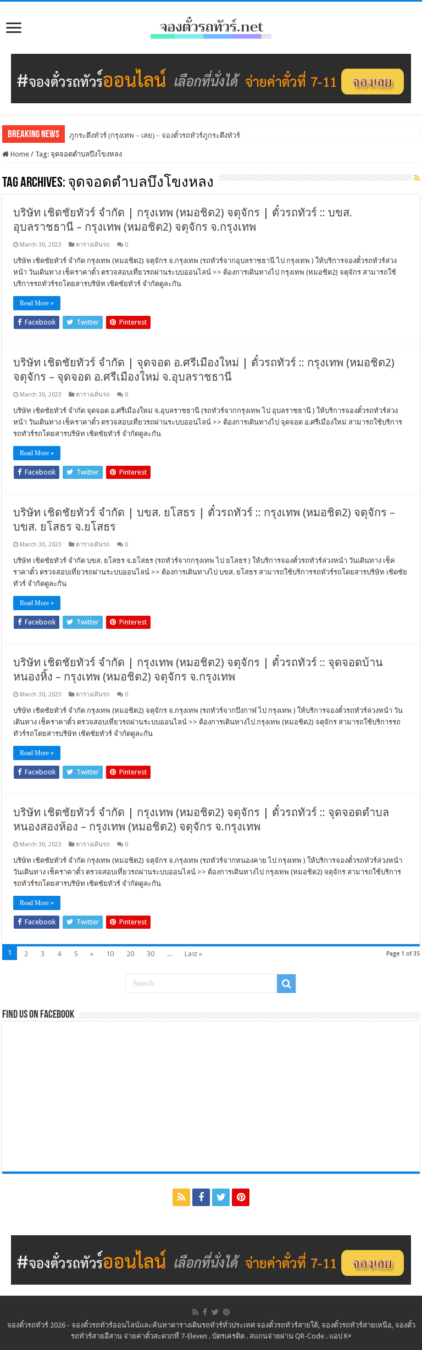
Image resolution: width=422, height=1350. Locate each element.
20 (130, 954)
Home (19, 154)
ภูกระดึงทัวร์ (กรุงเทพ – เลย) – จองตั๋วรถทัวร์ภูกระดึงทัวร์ (154, 135)
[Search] (286, 983)
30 (150, 954)
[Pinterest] (240, 1197)
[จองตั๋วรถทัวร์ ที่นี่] (211, 78)
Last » (193, 954)
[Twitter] (221, 1197)
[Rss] (181, 1197)
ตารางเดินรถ (93, 244)
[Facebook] (201, 1197)
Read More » (37, 303)
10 (110, 954)
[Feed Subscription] (417, 178)
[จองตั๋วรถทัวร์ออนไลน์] (211, 26)
